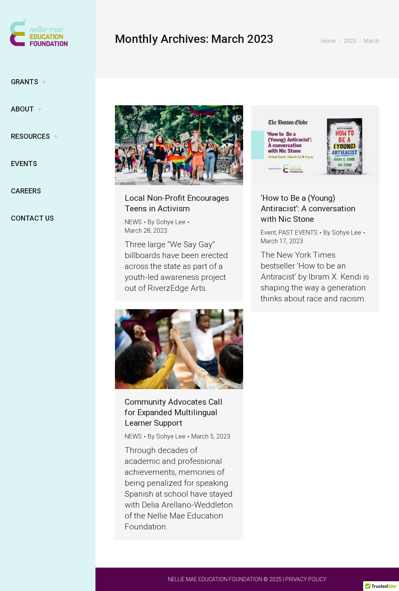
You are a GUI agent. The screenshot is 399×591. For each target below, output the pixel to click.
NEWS (133, 222)
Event (268, 232)
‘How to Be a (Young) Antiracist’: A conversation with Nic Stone (308, 208)
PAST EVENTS (298, 232)
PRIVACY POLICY (306, 579)
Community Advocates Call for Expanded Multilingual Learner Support (173, 412)
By (166, 222)
